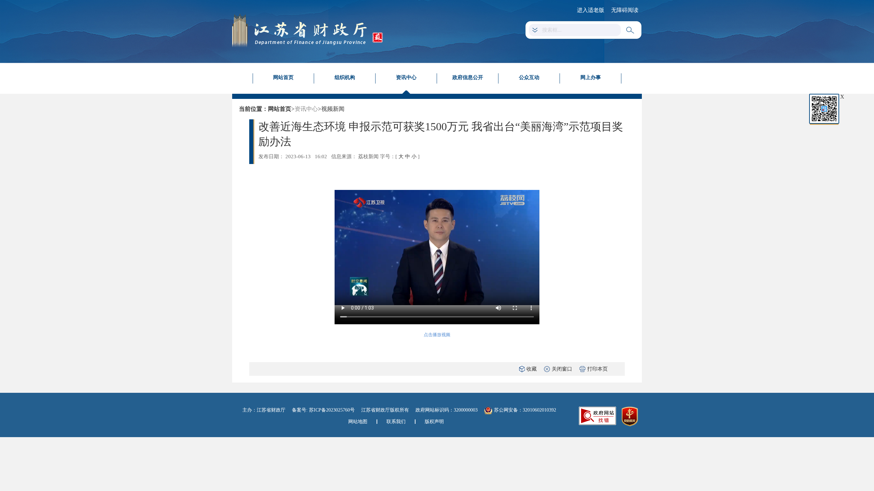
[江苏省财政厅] (307, 30)
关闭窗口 (562, 369)
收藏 (531, 369)
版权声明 (434, 421)
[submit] (631, 30)
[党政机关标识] (629, 416)
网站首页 (283, 77)
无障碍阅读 (624, 10)
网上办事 (590, 77)
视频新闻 (332, 109)
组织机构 (345, 77)
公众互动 (529, 77)
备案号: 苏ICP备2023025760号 (323, 410)
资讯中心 (406, 77)
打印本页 (597, 369)
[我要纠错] (597, 415)
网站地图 (357, 421)
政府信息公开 (467, 77)
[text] (579, 30)
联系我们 (396, 421)
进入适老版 (590, 10)
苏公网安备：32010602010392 (525, 410)
